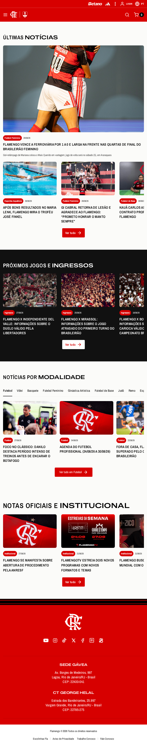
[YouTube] (46, 640)
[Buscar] (127, 15)
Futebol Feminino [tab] (53, 390)
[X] (73, 640)
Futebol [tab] (7, 390)
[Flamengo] (19, 14)
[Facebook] (83, 640)
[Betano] (95, 3)
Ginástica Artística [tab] (79, 390)
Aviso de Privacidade (63, 738)
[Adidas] (107, 3)
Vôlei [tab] (20, 390)
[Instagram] (55, 640)
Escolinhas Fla (40, 738)
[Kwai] (101, 640)
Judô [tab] (121, 390)
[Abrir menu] (5, 14)
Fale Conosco (107, 738)
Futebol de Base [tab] (104, 390)
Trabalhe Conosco (86, 738)
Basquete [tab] (32, 390)
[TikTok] (64, 640)
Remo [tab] (132, 390)
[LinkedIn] (92, 640)
